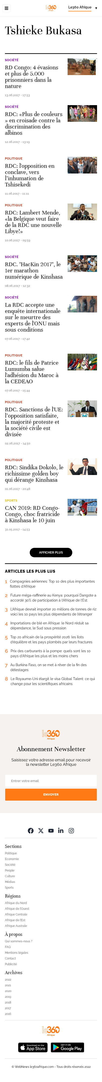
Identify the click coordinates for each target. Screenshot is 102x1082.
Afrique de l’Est (15, 920)
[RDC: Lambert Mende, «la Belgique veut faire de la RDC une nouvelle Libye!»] (82, 212)
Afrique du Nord (16, 903)
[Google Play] (67, 1047)
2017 (8, 1008)
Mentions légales (16, 952)
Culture (10, 876)
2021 (8, 985)
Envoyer (51, 794)
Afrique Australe (16, 926)
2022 (8, 979)
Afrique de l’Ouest (17, 908)
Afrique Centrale (16, 914)
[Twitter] (41, 830)
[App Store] (33, 1047)
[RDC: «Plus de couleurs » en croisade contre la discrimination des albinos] (82, 113)
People (9, 870)
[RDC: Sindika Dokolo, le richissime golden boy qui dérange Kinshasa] (82, 466)
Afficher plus (51, 552)
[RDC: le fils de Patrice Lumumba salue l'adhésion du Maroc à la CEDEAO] (82, 362)
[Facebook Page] (31, 830)
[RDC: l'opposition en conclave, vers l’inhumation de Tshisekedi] (82, 165)
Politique (14, 158)
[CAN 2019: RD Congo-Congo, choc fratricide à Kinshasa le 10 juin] (82, 507)
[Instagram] (71, 830)
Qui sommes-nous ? (18, 941)
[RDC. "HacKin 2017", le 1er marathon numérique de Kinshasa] (82, 263)
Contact (10, 958)
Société (12, 60)
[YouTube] (51, 830)
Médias (10, 882)
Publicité (11, 964)
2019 (8, 996)
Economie (12, 859)
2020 (8, 991)
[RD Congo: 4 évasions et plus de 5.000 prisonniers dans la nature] (82, 66)
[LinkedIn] (61, 830)
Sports (11, 500)
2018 (8, 1002)
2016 (8, 1014)
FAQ (8, 947)
